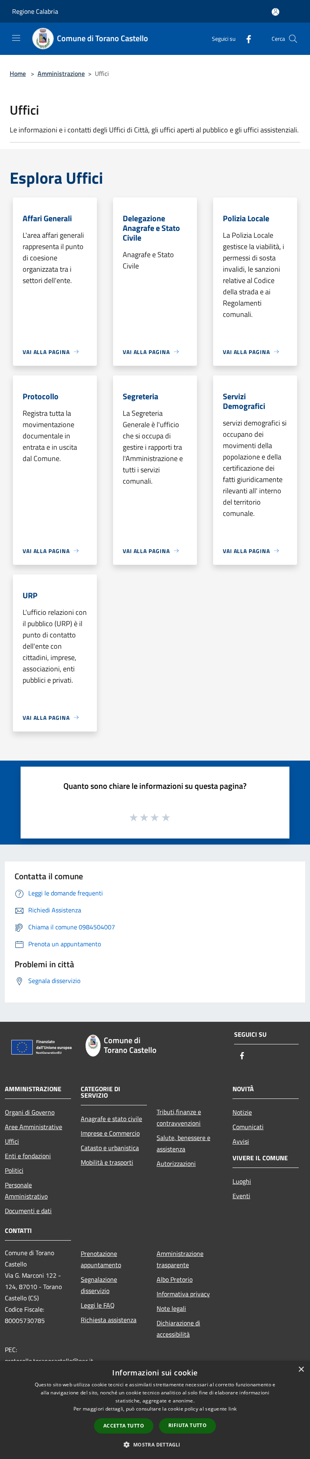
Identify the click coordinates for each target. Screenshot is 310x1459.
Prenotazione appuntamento (101, 1259)
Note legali (171, 1308)
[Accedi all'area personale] (275, 12)
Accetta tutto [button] (123, 1425)
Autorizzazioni (176, 1163)
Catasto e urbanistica (110, 1148)
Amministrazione (61, 73)
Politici (14, 1170)
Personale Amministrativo (26, 1190)
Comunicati (248, 1127)
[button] (155, 1444)
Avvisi (240, 1141)
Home (18, 73)
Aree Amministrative (33, 1127)
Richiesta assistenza (108, 1320)
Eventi (241, 1196)
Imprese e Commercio (110, 1133)
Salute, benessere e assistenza (183, 1143)
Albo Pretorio (175, 1279)
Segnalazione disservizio (99, 1285)
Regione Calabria (35, 11)
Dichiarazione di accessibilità (178, 1328)
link (232, 1408)
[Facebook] (245, 38)
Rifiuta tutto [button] (187, 1425)
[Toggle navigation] (16, 38)
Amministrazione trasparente (180, 1259)
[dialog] (155, 1410)
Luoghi (241, 1181)
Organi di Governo (29, 1112)
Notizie (242, 1112)
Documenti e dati (28, 1211)
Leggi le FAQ (98, 1305)
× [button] (301, 1370)
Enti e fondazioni (28, 1156)
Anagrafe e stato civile (111, 1119)
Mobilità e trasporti (107, 1162)
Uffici (12, 1141)
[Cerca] (293, 39)
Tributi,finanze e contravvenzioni (179, 1117)
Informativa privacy (183, 1294)
